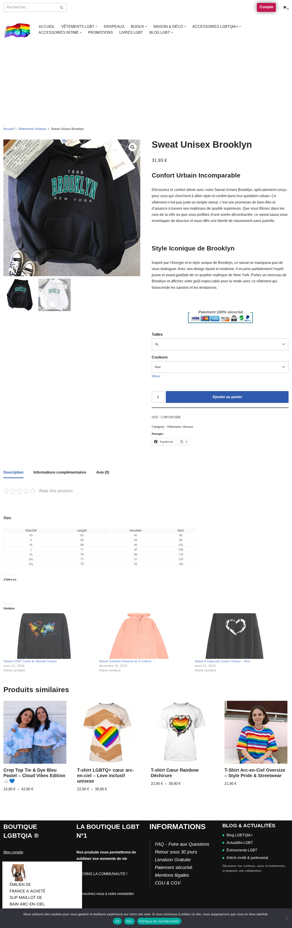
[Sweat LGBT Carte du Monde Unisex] (48, 636)
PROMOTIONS (100, 32)
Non (129, 921)
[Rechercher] (62, 7)
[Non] (286, 918)
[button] (96, 26)
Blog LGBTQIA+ (240, 835)
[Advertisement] (146, 78)
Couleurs (160, 357)
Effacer (156, 376)
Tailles (157, 334)
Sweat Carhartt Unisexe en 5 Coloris (125, 661)
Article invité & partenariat (247, 858)
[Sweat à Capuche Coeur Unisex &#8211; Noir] (240, 636)
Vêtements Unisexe (32, 129)
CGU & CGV (167, 882)
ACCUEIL (47, 26)
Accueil (8, 129)
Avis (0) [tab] (102, 472)
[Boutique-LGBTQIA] (17, 29)
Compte (266, 7)
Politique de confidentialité (159, 921)
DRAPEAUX (114, 26)
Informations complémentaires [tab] (60, 472)
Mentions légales (172, 875)
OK (117, 921)
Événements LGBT (242, 850)
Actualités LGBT (240, 843)
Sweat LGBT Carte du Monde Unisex (30, 661)
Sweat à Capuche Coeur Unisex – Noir (222, 661)
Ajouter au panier (227, 397)
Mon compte (13, 852)
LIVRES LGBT (131, 32)
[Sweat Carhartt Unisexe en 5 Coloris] (144, 636)
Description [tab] (13, 472)
